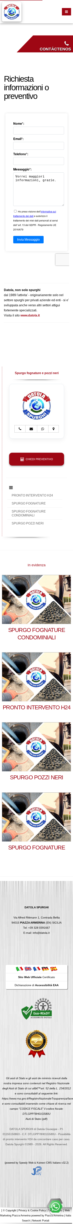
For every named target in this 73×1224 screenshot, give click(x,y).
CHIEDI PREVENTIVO (38, 459)
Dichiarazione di (37, 985)
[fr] (36, 968)
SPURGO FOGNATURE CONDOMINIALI (29, 513)
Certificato (36, 977)
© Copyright (9, 1210)
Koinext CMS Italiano (49, 1162)
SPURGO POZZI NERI (28, 523)
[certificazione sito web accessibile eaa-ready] (36, 1008)
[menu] (66, 11)
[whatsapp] (55, 1206)
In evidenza (37, 565)
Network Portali (40, 1220)
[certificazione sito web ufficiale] (36, 1043)
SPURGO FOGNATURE (29, 503)
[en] (28, 968)
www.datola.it (30, 315)
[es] (54, 968)
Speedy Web (26, 1162)
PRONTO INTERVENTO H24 (32, 495)
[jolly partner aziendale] (36, 1171)
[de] (45, 968)
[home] (11, 11)
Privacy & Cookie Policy (32, 1210)
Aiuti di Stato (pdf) (36, 1118)
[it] (19, 968)
